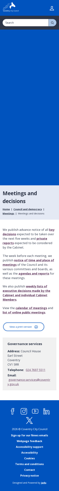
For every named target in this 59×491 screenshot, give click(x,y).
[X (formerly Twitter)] (29, 420)
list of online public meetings (24, 312)
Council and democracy (27, 209)
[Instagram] (24, 411)
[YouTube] (35, 411)
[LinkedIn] (46, 411)
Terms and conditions (29, 464)
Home (6, 209)
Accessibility (29, 452)
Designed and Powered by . (29, 482)
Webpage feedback (29, 441)
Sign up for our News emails (29, 435)
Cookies (29, 458)
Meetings (8, 213)
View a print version (21, 326)
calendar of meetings (31, 308)
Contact (29, 470)
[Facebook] (12, 411)
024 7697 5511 (35, 370)
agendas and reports (34, 273)
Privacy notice (29, 475)
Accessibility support (29, 447)
